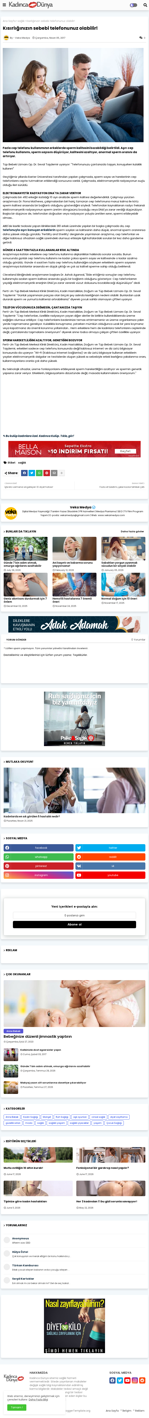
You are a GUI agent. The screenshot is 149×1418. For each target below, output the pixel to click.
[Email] (54, 473)
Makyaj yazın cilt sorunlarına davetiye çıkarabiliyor (53, 1082)
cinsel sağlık (98, 1117)
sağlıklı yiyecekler (79, 1123)
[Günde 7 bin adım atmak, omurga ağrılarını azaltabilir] (11, 1071)
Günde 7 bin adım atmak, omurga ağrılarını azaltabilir (22, 564)
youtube (113, 875)
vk (113, 866)
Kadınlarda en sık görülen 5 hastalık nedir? (32, 816)
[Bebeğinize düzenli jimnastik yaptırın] (74, 1003)
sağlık (21, 21)
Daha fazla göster (132, 531)
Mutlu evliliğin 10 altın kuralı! (23, 1168)
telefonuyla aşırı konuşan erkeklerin (29, 230)
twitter (113, 848)
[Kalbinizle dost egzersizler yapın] (11, 1054)
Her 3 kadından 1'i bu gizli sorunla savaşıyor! (106, 1201)
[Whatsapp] (39, 473)
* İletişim (125, 1411)
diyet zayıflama (119, 1117)
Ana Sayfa (9, 21)
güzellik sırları (13, 1123)
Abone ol (75, 924)
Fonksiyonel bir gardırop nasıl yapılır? (102, 1168)
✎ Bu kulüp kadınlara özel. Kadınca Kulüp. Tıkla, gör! (38, 436)
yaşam (98, 1123)
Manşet (47, 1117)
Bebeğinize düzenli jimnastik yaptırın (38, 1036)
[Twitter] (32, 473)
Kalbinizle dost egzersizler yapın (40, 1050)
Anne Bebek (12, 1117)
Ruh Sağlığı (62, 1117)
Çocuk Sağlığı (114, 1123)
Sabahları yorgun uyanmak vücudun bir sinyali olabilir (119, 564)
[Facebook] (24, 473)
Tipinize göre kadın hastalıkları (25, 1201)
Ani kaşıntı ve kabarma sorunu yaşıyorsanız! (73, 564)
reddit (113, 857)
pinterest (41, 866)
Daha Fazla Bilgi (38, 1399)
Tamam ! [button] (17, 1407)
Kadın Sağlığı (30, 1117)
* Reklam (138, 1411)
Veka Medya (80, 507)
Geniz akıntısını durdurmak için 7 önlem (25, 600)
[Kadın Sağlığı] (74, 790)
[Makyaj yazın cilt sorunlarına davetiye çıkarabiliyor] (11, 1087)
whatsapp (41, 857)
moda (28, 1123)
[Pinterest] (46, 473)
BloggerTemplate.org (77, 1411)
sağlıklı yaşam (57, 1123)
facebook (41, 848)
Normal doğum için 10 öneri (119, 598)
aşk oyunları (80, 1117)
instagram (41, 875)
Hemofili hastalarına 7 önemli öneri (72, 600)
